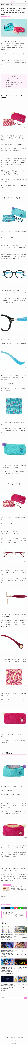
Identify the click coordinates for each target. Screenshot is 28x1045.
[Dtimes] (14, 1)
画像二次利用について (18, 1038)
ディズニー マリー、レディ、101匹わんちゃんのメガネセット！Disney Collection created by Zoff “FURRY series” (18, 889)
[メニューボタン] (1, 1)
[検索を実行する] (25, 998)
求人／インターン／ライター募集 (14, 1040)
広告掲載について (9, 1038)
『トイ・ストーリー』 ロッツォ (14, 84)
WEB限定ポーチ (10, 86)
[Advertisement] (14, 1015)
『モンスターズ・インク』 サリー (14, 82)
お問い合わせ (20, 1037)
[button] (3, 908)
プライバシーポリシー (13, 1037)
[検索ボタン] (26, 1)
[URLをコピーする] (25, 908)
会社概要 (6, 1037)
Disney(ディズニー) (6, 16)
